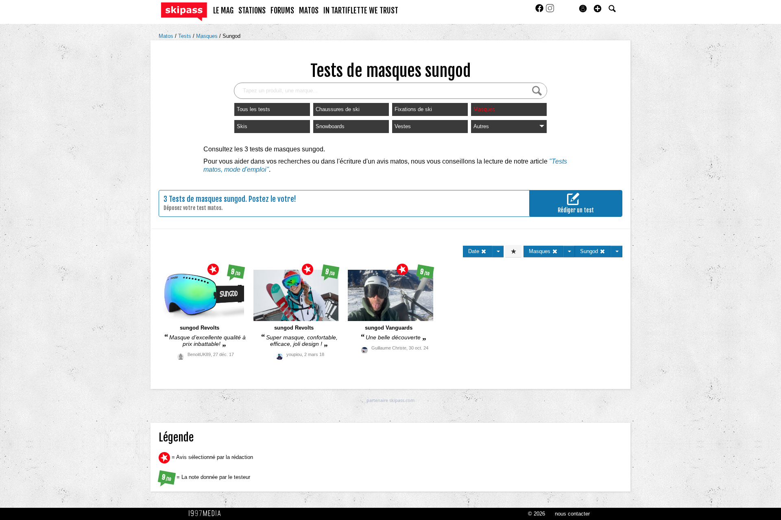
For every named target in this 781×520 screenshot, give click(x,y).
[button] (597, 8)
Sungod (231, 36)
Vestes (403, 126)
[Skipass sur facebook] (540, 11)
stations (252, 10)
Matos (167, 36)
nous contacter (572, 514)
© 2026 (536, 514)
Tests (185, 36)
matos (309, 10)
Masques (207, 36)
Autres (481, 126)
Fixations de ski (413, 109)
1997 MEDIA (207, 513)
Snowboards (330, 126)
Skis (242, 126)
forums (282, 10)
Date (474, 251)
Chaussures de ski (338, 109)
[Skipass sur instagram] (549, 11)
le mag (223, 10)
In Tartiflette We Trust (360, 10)
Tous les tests (253, 109)
